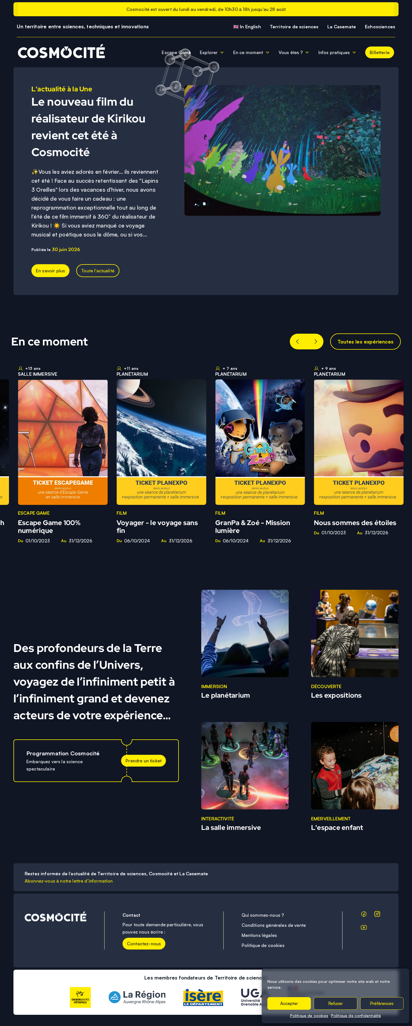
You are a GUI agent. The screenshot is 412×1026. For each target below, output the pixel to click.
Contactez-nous (144, 943)
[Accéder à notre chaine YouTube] (363, 928)
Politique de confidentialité (356, 1015)
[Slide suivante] (315, 341)
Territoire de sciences (294, 26)
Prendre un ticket (143, 760)
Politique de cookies (309, 1015)
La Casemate (341, 26)
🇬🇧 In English (247, 26)
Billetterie (380, 52)
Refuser (335, 1003)
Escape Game (176, 52)
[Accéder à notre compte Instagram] (377, 915)
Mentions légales (259, 935)
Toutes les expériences (365, 341)
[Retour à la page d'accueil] (59, 52)
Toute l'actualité (97, 270)
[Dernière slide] (297, 341)
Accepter (289, 1003)
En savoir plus (50, 270)
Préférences (382, 1003)
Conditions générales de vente (274, 925)
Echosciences (380, 26)
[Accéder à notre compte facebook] (363, 915)
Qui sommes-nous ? (263, 915)
